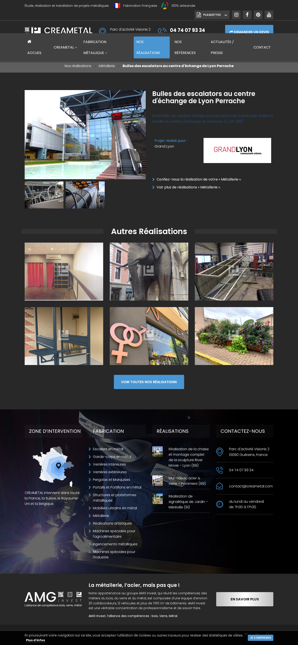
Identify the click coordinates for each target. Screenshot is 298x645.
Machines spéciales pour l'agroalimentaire (114, 534)
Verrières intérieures (109, 464)
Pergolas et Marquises (111, 479)
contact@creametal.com (251, 486)
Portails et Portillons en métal (117, 487)
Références (185, 47)
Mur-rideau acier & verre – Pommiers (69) (187, 481)
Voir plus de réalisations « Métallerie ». (189, 187)
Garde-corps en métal (112, 456)
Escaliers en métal (108, 449)
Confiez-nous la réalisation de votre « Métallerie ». (199, 179)
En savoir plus (245, 599)
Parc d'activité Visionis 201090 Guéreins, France (249, 452)
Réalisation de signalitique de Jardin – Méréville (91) (188, 502)
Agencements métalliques (115, 544)
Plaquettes (212, 15)
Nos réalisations (78, 65)
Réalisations (148, 47)
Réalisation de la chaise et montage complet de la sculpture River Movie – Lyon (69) (189, 457)
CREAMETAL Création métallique (58, 32)
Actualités (222, 47)
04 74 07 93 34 (241, 470)
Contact (262, 47)
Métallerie (107, 65)
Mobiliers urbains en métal (115, 508)
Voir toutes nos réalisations (149, 381)
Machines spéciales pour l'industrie (114, 554)
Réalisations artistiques (112, 523)
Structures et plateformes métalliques (114, 497)
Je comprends (260, 638)
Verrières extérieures (110, 472)
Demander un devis (251, 32)
